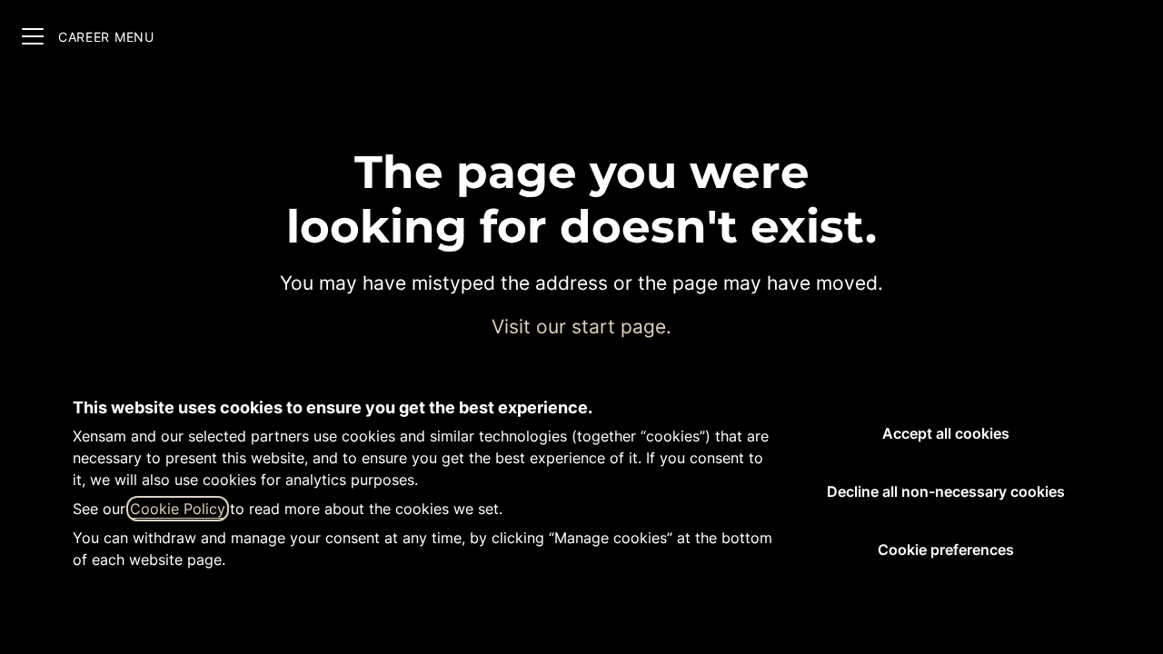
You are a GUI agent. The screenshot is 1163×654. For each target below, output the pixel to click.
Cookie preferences (946, 549)
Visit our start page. (581, 326)
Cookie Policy (177, 509)
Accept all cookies (945, 433)
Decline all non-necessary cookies (946, 491)
